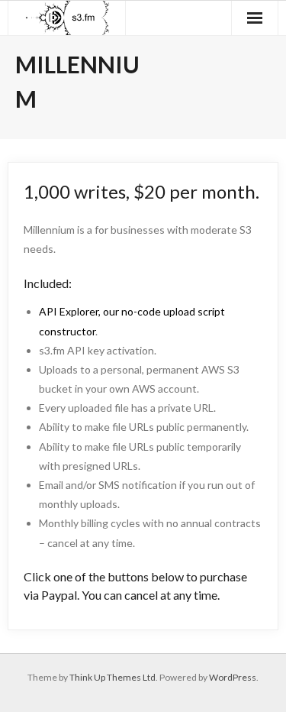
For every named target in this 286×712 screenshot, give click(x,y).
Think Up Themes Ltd (112, 677)
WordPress (232, 677)
